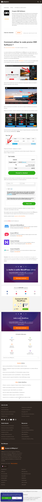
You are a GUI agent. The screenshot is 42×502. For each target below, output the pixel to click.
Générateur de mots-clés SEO (7, 430)
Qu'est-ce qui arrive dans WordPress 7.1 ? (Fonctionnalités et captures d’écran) (16, 372)
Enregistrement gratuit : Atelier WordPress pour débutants (12, 390)
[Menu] (40, 2)
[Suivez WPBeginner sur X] (16, 291)
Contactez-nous (4, 416)
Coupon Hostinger (14, 241)
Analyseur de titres (4, 432)
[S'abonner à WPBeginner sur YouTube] (25, 291)
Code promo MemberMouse (17, 225)
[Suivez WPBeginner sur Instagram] (34, 291)
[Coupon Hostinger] (6, 242)
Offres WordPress (25, 432)
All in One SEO (4, 473)
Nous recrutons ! (14, 463)
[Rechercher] (38, 2)
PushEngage (24, 480)
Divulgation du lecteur (24, 47)
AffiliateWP (24, 484)
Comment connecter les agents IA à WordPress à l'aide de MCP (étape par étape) (16, 377)
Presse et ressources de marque (7, 414)
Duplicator (24, 469)
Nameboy (3, 484)
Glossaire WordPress (25, 428)
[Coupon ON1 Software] (6, 14)
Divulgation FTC (25, 411)
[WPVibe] (21, 304)
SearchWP (23, 476)
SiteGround (25, 494)
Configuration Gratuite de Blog (27, 438)
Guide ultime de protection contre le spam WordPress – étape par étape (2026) (16, 374)
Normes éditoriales (4, 409)
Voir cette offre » (27, 228)
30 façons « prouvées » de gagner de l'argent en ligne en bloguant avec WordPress (17, 385)
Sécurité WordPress (25, 436)
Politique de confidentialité (27, 407)
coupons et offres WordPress (19, 216)
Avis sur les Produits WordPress (28, 430)
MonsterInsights (4, 476)
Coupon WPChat (14, 233)
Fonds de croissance (25, 416)
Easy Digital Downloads (26, 473)
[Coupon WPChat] (6, 234)
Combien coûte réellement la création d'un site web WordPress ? (14, 387)
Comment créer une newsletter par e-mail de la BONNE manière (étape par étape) (16, 397)
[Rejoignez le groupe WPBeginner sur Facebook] (7, 294)
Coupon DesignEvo (15, 249)
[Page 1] (19, 398)
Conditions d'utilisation (26, 409)
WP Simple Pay (24, 471)
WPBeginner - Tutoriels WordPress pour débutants (5, 2)
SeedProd (3, 482)
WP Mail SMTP (4, 478)
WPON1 (19, 32)
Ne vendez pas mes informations (28, 414)
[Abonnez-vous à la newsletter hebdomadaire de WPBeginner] (34, 294)
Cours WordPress (25, 425)
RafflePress (24, 478)
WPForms (3, 471)
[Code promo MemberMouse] (6, 226)
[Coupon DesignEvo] (6, 250)
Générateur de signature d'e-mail (7, 436)
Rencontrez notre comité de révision (8, 411)
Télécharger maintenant (21, 278)
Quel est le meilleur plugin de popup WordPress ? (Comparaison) (13, 392)
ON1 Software (21, 60)
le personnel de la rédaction (10, 47)
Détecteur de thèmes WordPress (7, 428)
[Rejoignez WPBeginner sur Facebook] (7, 291)
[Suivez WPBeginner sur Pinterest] (16, 294)
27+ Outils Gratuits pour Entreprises (8, 438)
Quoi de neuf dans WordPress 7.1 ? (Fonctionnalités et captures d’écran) (15, 366)
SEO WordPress (25, 434)
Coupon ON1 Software (18, 11)
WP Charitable (24, 482)
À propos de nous (4, 407)
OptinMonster (4, 469)
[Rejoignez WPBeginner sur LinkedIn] (25, 294)
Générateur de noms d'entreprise (7, 425)
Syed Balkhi (9, 454)
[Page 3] (21, 398)
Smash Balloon (4, 480)
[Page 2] (20, 398)
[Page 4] (22, 398)
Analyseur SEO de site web (6, 434)
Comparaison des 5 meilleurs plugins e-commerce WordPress (13, 394)
